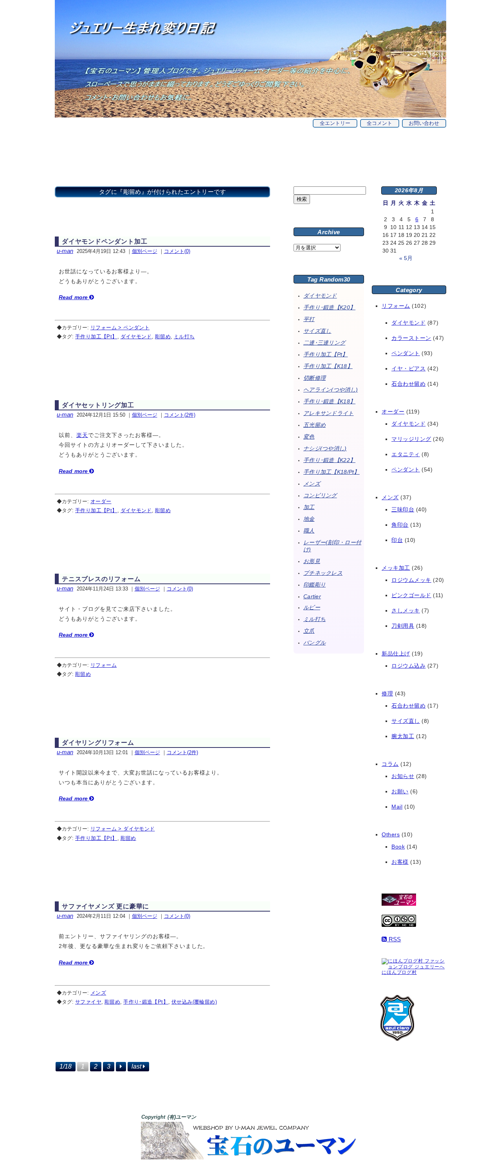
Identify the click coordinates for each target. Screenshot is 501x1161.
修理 (387, 693)
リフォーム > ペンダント (120, 327)
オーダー (101, 501)
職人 (309, 530)
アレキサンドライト (328, 413)
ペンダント (405, 353)
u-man (65, 250)
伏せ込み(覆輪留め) (194, 1002)
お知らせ (402, 776)
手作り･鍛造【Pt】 (145, 1002)
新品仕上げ (396, 653)
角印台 (400, 525)
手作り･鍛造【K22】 (329, 460)
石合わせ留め (408, 384)
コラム (390, 764)
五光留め (314, 425)
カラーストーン (411, 338)
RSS (394, 939)
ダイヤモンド (136, 336)
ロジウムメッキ (411, 580)
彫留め (163, 336)
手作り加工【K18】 (328, 366)
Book (398, 846)
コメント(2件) (179, 415)
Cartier (312, 596)
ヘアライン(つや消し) (330, 389)
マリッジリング (411, 439)
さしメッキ (405, 610)
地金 (309, 519)
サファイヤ (88, 1002)
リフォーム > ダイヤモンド (122, 829)
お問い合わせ (424, 123)
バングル (314, 642)
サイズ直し (317, 331)
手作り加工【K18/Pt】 (331, 472)
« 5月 (406, 258)
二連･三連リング (324, 342)
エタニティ (405, 454)
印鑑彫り (314, 584)
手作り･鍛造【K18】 (329, 401)
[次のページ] (121, 1066)
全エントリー (335, 123)
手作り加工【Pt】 (96, 336)
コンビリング (320, 495)
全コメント (379, 123)
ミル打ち (184, 336)
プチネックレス (322, 573)
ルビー (311, 607)
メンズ (98, 993)
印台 (397, 540)
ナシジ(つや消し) (325, 448)
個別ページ (144, 251)
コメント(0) (177, 251)
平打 (309, 319)
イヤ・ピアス (408, 368)
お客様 (400, 862)
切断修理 (314, 378)
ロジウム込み (408, 666)
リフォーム (103, 665)
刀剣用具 (402, 626)
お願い (400, 791)
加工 (309, 507)
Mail (396, 806)
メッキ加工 (396, 568)
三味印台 (402, 509)
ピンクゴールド (411, 595)
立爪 (309, 631)
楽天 (82, 435)
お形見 (311, 561)
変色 (309, 436)
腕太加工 (402, 736)
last (137, 1066)
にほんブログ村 (399, 972)
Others (391, 834)
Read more (74, 297)
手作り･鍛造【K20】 (329, 307)
